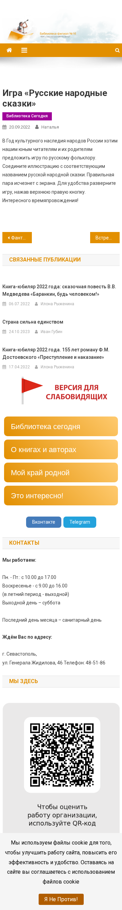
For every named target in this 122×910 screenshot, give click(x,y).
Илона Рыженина (57, 304)
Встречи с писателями (107, 237)
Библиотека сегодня (27, 116)
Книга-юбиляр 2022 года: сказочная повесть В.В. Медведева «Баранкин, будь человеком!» (59, 290)
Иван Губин (51, 331)
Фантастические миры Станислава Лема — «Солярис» (21, 237)
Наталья (50, 127)
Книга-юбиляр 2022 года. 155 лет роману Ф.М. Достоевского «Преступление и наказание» (55, 353)
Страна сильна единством (32, 322)
